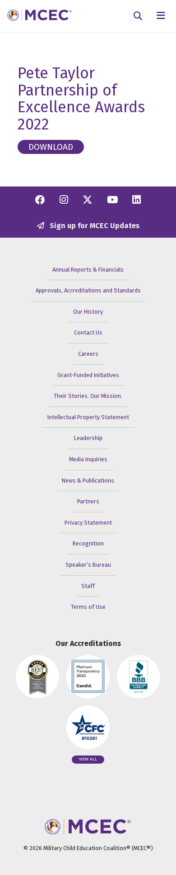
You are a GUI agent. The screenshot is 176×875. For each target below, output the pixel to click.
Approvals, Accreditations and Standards (88, 290)
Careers (88, 353)
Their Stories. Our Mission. (88, 395)
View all (88, 759)
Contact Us (88, 332)
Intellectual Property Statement (88, 417)
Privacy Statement (88, 522)
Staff (88, 586)
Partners (88, 501)
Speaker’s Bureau (88, 564)
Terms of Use (88, 606)
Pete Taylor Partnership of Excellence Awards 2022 (81, 99)
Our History (88, 311)
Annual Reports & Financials (88, 269)
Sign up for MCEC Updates (93, 225)
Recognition (88, 543)
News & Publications (88, 480)
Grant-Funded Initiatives (88, 375)
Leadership (88, 438)
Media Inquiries (88, 459)
